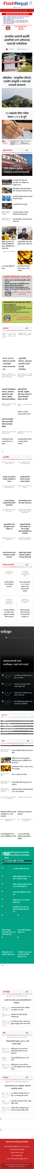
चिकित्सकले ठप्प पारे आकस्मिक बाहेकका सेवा (21, 901)
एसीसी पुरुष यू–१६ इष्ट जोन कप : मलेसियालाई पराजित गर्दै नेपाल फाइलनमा (19, 1051)
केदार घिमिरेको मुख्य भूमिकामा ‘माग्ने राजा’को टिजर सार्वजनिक (23, 703)
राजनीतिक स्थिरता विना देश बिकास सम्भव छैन (9, 584)
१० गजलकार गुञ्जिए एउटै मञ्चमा (8, 267)
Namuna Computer (20, 1166)
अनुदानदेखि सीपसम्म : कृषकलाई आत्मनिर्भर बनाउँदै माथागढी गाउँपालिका (24, 364)
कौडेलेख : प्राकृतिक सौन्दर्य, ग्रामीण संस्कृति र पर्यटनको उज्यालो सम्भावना (17, 81)
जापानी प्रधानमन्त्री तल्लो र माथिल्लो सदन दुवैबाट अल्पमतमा (9, 555)
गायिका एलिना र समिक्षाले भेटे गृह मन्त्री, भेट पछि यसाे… (23, 694)
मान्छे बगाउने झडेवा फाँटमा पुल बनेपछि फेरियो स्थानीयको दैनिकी (7, 423)
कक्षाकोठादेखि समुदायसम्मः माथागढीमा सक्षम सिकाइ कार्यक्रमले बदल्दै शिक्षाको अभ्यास (16, 855)
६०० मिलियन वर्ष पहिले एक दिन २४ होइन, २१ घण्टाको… (23, 677)
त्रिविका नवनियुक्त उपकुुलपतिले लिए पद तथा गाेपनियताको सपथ (22, 885)
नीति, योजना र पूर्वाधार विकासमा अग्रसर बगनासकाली (16, 170)
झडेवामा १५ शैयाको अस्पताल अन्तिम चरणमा (24, 413)
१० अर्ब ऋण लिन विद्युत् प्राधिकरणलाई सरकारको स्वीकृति (24, 836)
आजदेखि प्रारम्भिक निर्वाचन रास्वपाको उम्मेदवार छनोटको (22, 197)
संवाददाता (11, 49)
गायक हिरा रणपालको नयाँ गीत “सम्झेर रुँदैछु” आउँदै (22, 685)
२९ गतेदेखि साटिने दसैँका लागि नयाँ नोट (16, 740)
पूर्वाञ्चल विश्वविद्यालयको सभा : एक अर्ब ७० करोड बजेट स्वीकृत (22, 877)
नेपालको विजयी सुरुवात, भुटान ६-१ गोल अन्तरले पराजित (17, 1042)
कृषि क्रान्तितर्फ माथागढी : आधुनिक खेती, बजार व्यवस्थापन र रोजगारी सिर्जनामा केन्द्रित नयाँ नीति (25, 394)
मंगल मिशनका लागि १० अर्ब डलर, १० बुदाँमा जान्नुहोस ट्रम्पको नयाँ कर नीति (20, 1022)
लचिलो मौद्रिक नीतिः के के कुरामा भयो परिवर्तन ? (21, 783)
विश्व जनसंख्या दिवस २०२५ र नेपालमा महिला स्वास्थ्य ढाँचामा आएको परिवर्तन (25, 586)
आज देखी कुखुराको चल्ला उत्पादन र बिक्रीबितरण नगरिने (8, 835)
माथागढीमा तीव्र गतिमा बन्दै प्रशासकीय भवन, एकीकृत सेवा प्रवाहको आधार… (21, 182)
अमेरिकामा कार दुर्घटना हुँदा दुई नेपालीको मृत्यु (19, 1015)
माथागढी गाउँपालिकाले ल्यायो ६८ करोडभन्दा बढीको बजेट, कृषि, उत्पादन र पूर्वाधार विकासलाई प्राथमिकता (8, 394)
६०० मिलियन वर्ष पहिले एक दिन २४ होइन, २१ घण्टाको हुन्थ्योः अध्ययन (20, 1094)
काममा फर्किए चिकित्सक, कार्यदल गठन (22, 893)
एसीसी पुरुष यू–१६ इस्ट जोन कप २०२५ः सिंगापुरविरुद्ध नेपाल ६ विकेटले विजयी (21, 1067)
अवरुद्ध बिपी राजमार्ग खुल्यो (20, 204)
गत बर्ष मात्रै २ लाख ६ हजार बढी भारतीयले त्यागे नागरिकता (17, 1001)
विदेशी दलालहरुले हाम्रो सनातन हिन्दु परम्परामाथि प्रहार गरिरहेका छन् (25, 613)
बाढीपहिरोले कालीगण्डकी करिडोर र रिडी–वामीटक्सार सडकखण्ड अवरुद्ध (22, 190)
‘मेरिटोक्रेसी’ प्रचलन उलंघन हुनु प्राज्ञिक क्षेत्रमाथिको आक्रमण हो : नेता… (21, 909)
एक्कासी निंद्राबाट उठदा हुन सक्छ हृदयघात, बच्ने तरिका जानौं (16, 729)
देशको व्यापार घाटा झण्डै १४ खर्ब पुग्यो (25, 813)
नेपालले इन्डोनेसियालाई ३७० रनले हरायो (20, 1059)
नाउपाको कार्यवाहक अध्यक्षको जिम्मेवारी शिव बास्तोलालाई (20, 213)
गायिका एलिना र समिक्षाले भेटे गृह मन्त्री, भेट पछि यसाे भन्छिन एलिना (20, 1109)
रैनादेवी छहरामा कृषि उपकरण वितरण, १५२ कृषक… (7, 441)
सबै (27, 150)
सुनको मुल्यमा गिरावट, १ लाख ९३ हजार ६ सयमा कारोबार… (24, 268)
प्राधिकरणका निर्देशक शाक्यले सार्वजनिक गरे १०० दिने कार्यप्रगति (22, 790)
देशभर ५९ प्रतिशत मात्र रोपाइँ (19, 774)
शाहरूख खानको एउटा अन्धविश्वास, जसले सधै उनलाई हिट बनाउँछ (15, 664)
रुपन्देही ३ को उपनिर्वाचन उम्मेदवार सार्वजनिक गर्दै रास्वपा (9, 479)
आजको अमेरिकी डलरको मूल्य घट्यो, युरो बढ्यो (22, 751)
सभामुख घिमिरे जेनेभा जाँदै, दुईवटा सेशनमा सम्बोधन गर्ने (25, 243)
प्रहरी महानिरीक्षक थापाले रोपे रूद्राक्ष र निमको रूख (22, 220)
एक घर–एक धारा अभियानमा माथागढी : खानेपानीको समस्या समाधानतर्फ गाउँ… (9, 364)
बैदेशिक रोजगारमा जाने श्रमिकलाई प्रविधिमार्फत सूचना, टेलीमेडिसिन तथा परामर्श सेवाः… (8, 245)
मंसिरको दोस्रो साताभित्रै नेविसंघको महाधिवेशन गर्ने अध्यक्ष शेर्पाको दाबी (25, 555)
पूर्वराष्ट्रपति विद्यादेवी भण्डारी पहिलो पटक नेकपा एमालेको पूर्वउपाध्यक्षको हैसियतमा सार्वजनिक (25, 529)
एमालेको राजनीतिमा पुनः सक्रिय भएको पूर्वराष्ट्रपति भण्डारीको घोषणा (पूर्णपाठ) (9, 613)
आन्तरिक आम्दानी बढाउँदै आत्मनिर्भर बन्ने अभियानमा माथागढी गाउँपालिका (17, 40)
